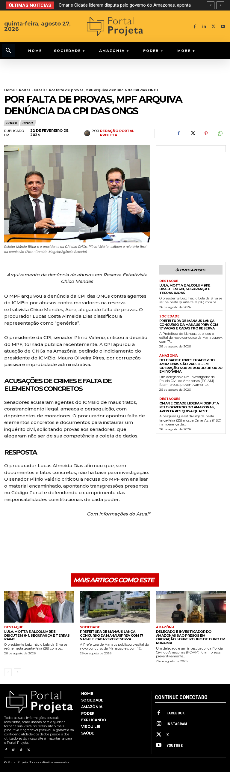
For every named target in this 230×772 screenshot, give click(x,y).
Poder (24, 90)
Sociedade (169, 316)
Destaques (169, 399)
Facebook (175, 713)
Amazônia (168, 356)
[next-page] (17, 672)
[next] (220, 5)
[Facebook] (195, 26)
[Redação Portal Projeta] (88, 133)
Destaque (168, 281)
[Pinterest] (206, 134)
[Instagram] (13, 750)
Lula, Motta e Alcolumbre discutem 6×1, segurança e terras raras (185, 289)
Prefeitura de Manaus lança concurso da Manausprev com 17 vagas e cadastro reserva (188, 324)
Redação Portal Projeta (117, 133)
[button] (8, 50)
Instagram (177, 724)
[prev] (210, 5)
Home (9, 90)
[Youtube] (223, 26)
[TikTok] (21, 750)
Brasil (39, 90)
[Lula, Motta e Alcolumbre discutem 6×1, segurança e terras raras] (39, 607)
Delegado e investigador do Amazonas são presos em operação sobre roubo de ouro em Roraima (191, 366)
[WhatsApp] (220, 134)
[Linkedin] (204, 26)
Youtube (175, 745)
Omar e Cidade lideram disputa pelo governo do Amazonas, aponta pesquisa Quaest (189, 407)
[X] (213, 26)
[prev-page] (8, 672)
